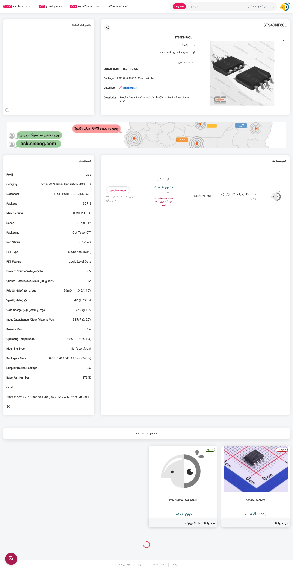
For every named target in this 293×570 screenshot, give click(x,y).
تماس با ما (159, 564)
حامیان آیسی (51, 6)
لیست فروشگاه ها (85, 6)
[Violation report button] (233, 195)
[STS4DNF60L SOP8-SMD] (183, 486)
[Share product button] (107, 27)
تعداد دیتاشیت (17, 6)
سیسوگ (142, 564)
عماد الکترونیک (246, 194)
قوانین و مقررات (121, 564)
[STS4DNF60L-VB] (255, 486)
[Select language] (11, 559)
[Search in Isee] (272, 6)
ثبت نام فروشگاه (118, 6)
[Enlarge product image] (282, 39)
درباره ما (176, 564)
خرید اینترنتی (118, 190)
